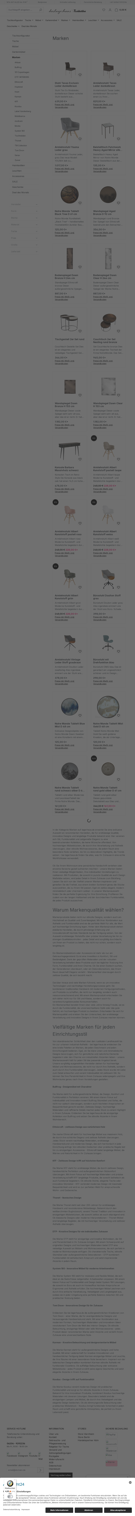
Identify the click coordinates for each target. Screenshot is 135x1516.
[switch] (10, 1496)
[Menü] (14, 1480)
